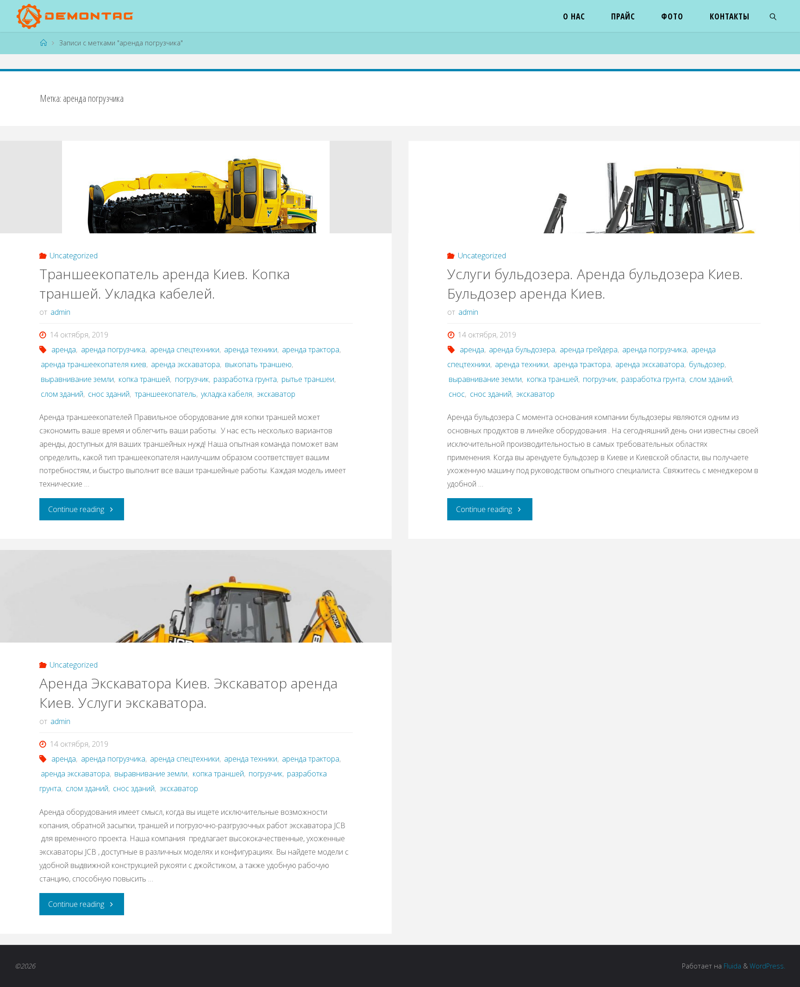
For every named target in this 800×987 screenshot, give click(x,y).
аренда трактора (310, 349)
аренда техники (250, 349)
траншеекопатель (165, 394)
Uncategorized (74, 255)
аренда (63, 349)
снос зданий (109, 394)
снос (457, 394)
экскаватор (276, 394)
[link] (773, 16)
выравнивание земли (77, 379)
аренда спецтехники (184, 349)
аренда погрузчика (113, 349)
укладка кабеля (226, 394)
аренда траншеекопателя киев (93, 364)
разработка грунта (245, 379)
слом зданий (62, 394)
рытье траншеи (307, 379)
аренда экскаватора (185, 364)
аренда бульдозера (522, 349)
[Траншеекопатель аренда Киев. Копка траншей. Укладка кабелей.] (196, 216)
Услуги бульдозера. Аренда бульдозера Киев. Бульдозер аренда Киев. (595, 283)
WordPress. (767, 966)
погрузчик (191, 379)
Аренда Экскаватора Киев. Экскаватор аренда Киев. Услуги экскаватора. (188, 693)
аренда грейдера (589, 349)
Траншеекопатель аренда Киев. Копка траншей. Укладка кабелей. (164, 283)
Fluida (731, 966)
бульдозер (707, 364)
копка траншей (144, 379)
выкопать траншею (258, 364)
